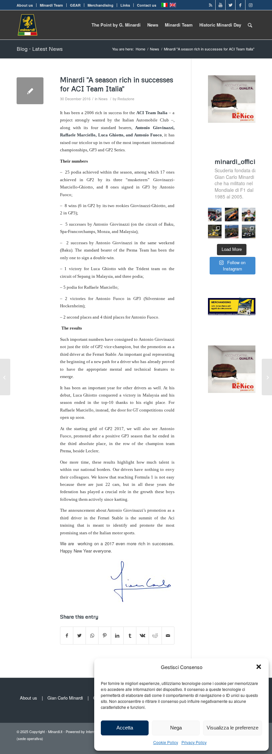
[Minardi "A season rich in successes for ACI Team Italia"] (30, 90)
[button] (258, 666)
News (103, 98)
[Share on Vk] (142, 635)
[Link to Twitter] (230, 5)
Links (125, 5)
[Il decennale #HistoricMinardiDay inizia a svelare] (215, 214)
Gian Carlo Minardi (65, 698)
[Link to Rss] (210, 5)
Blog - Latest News (40, 48)
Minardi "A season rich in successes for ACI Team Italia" (116, 84)
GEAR (75, 5)
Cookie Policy (165, 742)
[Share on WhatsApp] (92, 635)
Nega (176, 727)
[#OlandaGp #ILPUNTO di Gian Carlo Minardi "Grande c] (231, 214)
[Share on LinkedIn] (117, 635)
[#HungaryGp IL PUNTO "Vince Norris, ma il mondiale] (231, 231)
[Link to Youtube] (220, 5)
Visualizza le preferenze (232, 727)
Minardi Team (51, 5)
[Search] (249, 24)
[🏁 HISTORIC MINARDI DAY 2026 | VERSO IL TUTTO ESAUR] (215, 231)
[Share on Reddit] (155, 635)
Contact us (146, 5)
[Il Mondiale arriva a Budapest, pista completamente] (248, 231)
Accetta (124, 727)
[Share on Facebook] (66, 635)
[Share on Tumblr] (130, 635)
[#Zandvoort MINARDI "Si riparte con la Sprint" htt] (248, 214)
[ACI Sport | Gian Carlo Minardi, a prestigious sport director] (5, 377)
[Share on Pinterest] (105, 635)
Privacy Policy (194, 742)
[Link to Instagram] (250, 5)
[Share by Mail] (168, 635)
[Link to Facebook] (240, 5)
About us (25, 5)
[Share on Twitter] (79, 635)
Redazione (125, 98)
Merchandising (100, 5)
